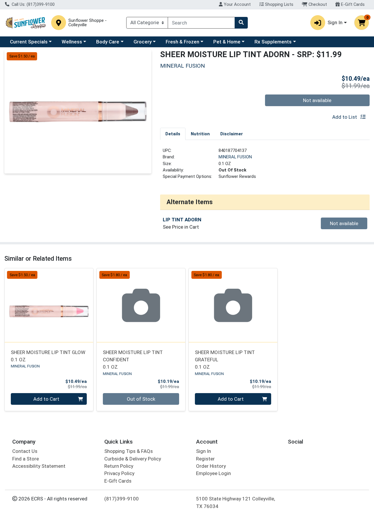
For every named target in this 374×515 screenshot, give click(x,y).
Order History (211, 466)
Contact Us (24, 451)
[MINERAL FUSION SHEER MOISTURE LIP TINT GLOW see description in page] (49, 305)
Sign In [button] (335, 22)
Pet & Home (226, 42)
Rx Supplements (273, 42)
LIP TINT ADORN (182, 220)
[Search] (241, 23)
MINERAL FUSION (235, 157)
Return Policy (118, 466)
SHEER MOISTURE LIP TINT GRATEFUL (225, 359)
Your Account (237, 4)
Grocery (143, 42)
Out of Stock (141, 399)
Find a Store (25, 459)
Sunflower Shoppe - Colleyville (87, 22)
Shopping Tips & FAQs (128, 451)
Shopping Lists (278, 4)
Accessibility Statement (38, 466)
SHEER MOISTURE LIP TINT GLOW (48, 355)
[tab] (173, 133)
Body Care (107, 42)
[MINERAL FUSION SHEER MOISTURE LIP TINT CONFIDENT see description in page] (141, 305)
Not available (317, 100)
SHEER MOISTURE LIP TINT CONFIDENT (133, 359)
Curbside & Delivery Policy (132, 459)
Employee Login (213, 473)
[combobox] (201, 23)
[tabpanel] (265, 166)
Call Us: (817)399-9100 (33, 4)
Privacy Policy (119, 473)
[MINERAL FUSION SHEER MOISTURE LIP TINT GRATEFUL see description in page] (233, 305)
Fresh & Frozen (182, 42)
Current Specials (29, 42)
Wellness (72, 42)
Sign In (203, 451)
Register (205, 459)
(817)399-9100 (121, 499)
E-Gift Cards (352, 4)
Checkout (317, 4)
